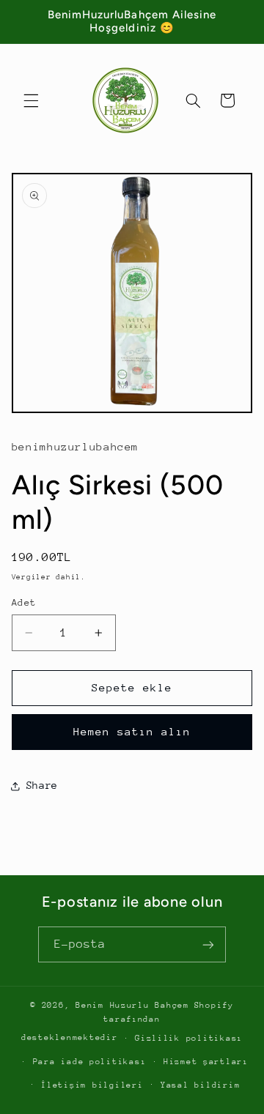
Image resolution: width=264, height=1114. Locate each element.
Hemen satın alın (132, 731)
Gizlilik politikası (189, 1038)
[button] (31, 100)
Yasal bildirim (200, 1085)
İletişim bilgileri (92, 1085)
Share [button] (42, 785)
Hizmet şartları (206, 1061)
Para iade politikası (90, 1061)
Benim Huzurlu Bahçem (132, 1005)
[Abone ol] (208, 944)
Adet (24, 602)
